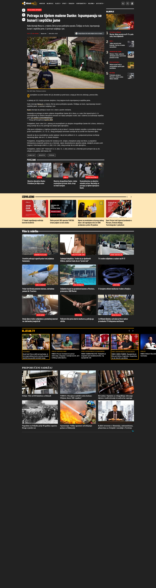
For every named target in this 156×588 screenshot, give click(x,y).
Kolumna (91, 3)
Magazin (71, 3)
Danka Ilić (31, 155)
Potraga (51, 155)
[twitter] (23, 15)
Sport (64, 3)
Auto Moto (99, 3)
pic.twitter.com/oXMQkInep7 (42, 118)
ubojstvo (42, 155)
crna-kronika (35, 33)
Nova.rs (40, 104)
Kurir (29, 110)
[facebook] (23, 10)
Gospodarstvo (81, 3)
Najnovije (50, 3)
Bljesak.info (43, 33)
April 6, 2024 (48, 120)
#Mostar (42, 3)
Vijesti (57, 3)
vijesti (29, 33)
